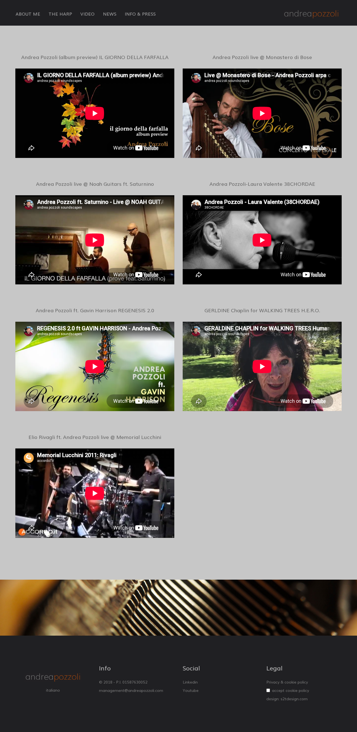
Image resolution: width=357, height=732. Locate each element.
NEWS (109, 13)
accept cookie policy (290, 690)
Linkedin (190, 682)
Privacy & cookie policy (287, 682)
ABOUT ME (28, 13)
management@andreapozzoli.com (131, 690)
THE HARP (60, 13)
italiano (53, 690)
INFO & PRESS (140, 13)
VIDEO (87, 13)
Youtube (191, 690)
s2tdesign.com (294, 698)
